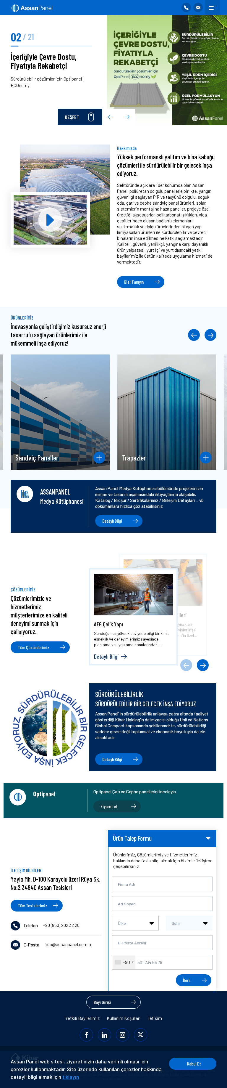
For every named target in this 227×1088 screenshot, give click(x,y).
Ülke (122, 923)
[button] (110, 117)
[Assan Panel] (31, 7)
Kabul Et (194, 1063)
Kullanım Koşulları (123, 1018)
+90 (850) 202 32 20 (61, 925)
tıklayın (70, 1076)
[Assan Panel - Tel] (186, 7)
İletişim (154, 1018)
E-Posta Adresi (132, 942)
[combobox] (135, 923)
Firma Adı (126, 884)
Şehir (176, 923)
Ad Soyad (127, 903)
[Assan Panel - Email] (198, 7)
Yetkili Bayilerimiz (82, 1018)
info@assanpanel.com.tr (68, 944)
